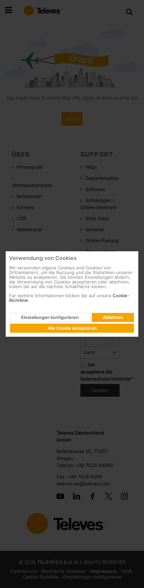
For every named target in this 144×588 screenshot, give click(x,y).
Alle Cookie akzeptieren (72, 328)
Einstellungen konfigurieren (50, 317)
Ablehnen (113, 317)
